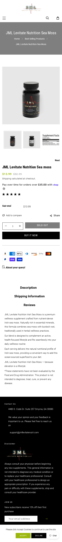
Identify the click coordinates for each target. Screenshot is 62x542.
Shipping (6, 178)
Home (17, 39)
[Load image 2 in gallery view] (31, 140)
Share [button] (57, 215)
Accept (23, 536)
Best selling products (35, 39)
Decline (39, 536)
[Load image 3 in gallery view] (51, 140)
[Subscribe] (46, 519)
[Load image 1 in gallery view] (12, 140)
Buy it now (31, 235)
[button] (4, 18)
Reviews (29, 305)
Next (57, 160)
